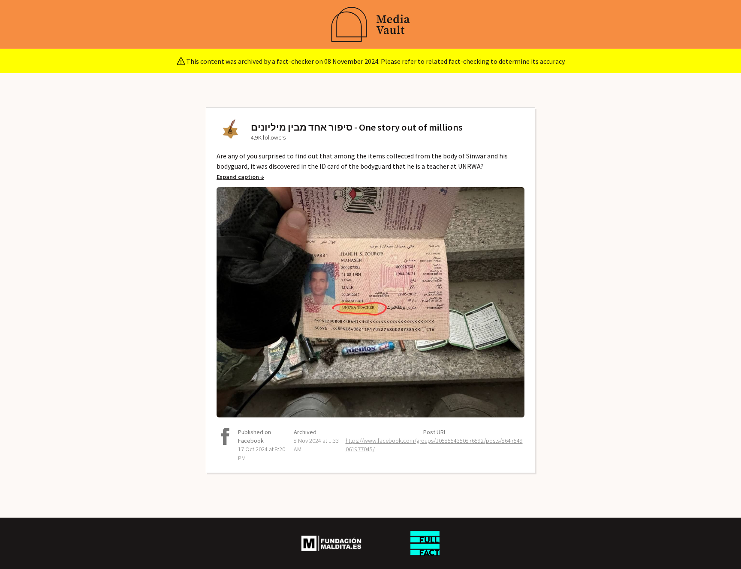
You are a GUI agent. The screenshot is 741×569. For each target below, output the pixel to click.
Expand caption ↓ (240, 177)
